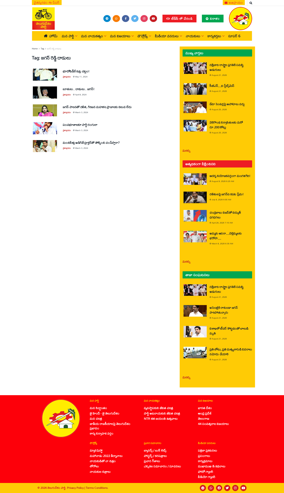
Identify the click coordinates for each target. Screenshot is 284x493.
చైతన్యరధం (67, 77)
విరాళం (214, 18)
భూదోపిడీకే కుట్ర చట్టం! (76, 71)
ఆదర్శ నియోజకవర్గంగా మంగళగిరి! (230, 176)
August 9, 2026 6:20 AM (223, 181)
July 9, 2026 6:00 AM (221, 199)
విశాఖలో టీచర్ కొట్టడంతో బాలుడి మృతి (229, 330)
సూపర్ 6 (234, 35)
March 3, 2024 (81, 112)
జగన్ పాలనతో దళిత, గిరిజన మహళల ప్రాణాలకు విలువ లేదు (97, 107)
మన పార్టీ (68, 35)
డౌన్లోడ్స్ (143, 35)
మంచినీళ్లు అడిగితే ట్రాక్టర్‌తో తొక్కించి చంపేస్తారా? (91, 142)
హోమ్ (53, 35)
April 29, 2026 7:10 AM (222, 223)
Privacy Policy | (76, 487)
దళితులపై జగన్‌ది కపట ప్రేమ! (227, 194)
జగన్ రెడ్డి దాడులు (54, 49)
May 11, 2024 (81, 77)
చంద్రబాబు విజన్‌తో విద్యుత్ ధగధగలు (225, 214)
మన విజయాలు (120, 35)
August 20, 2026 (219, 109)
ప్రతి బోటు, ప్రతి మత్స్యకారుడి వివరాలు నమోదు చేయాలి (231, 351)
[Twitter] (227, 488)
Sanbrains (276, 487)
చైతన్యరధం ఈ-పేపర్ (47, 2)
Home (35, 49)
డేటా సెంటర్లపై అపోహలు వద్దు (227, 104)
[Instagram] (235, 488)
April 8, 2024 (81, 94)
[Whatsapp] (211, 488)
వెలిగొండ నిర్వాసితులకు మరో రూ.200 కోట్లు (226, 124)
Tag (42, 49)
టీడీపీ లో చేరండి (181, 18)
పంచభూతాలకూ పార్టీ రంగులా (80, 124)
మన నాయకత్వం (92, 35)
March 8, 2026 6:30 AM (222, 243)
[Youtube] (243, 488)
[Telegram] (203, 488)
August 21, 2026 (219, 75)
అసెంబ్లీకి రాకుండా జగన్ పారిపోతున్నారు (224, 309)
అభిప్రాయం (235, 2)
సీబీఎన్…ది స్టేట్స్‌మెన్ (222, 85)
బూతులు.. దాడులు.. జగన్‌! (78, 89)
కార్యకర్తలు (214, 35)
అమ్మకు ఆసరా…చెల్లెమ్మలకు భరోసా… (225, 235)
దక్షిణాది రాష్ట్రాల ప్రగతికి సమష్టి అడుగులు (227, 67)
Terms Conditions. (97, 487)
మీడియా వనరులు (167, 35)
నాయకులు (193, 35)
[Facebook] (219, 488)
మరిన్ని (186, 150)
